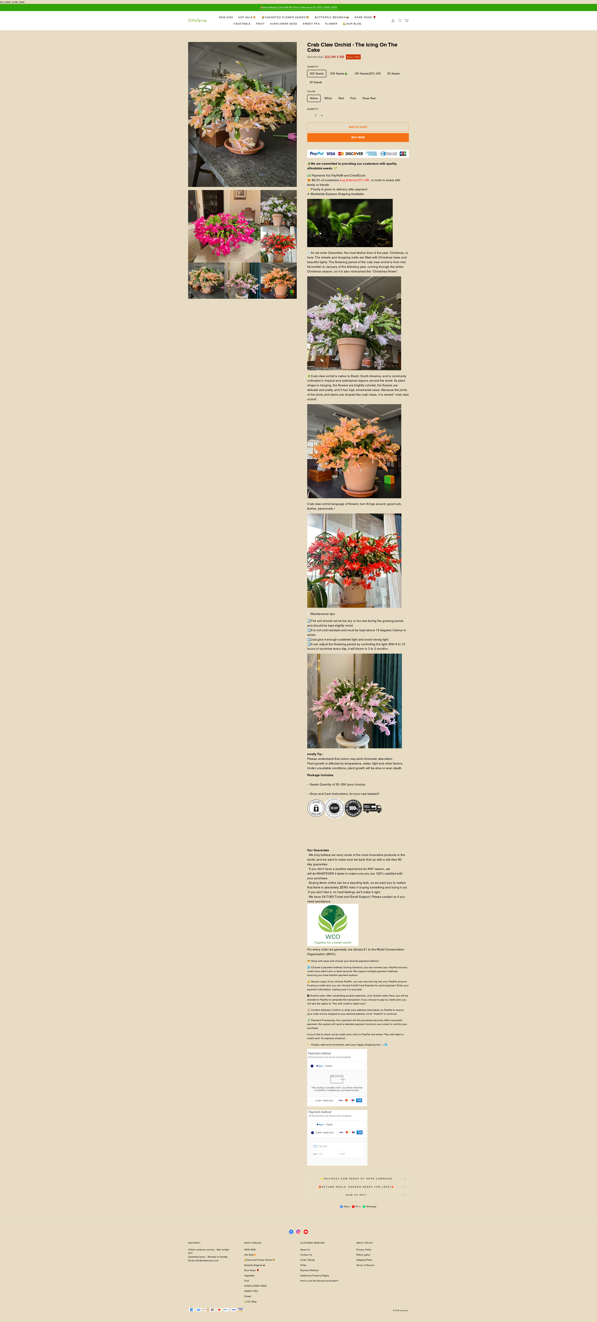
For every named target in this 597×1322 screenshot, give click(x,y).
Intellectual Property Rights (314, 1275)
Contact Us (306, 1254)
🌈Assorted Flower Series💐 (285, 17)
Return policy (363, 1254)
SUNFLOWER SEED (283, 23)
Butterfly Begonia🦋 (332, 17)
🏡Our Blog (352, 23)
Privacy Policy (364, 1249)
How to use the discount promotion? (319, 1280)
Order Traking (307, 1260)
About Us (305, 1249)
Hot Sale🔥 (247, 17)
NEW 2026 (226, 17)
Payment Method (309, 1270)
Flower (331, 23)
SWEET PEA (311, 23)
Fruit (260, 23)
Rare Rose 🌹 (365, 17)
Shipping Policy (364, 1260)
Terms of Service (365, 1265)
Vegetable (242, 23)
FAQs (303, 1265)
